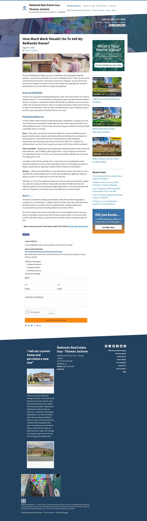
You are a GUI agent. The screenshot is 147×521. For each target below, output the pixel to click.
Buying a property (34, 267)
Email (59, 289)
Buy (100, 22)
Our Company (121, 363)
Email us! (60, 369)
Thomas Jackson (31, 50)
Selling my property (35, 264)
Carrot (66, 512)
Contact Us (122, 366)
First (26, 285)
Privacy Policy (121, 369)
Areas (114, 10)
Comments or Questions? (34, 297)
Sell (96, 22)
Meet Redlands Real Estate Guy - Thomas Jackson (86, 10)
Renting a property (34, 270)
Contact (107, 22)
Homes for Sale (89, 6)
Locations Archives (118, 22)
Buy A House (122, 357)
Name (27, 278)
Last (58, 285)
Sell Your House (120, 354)
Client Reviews (101, 6)
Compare (112, 6)
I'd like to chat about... (33, 261)
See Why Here (108, 227)
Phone (27, 289)
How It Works (121, 360)
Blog (108, 10)
